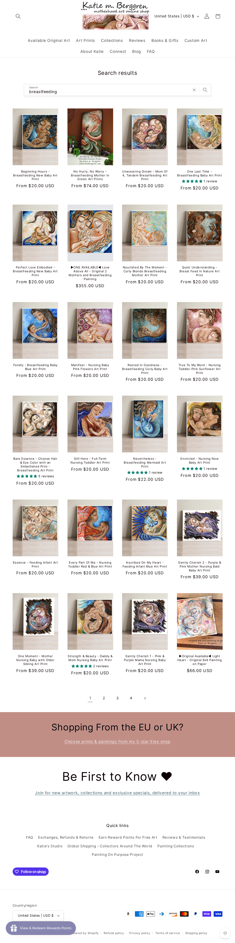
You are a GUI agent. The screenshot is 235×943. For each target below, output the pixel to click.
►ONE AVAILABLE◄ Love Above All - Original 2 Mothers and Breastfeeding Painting (90, 273)
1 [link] (90, 698)
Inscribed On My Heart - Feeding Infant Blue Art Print (145, 564)
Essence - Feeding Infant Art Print (35, 564)
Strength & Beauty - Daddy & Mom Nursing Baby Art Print (90, 658)
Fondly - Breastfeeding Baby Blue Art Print (35, 367)
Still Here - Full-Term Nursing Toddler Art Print (90, 460)
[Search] (205, 89)
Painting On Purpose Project (117, 854)
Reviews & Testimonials (183, 837)
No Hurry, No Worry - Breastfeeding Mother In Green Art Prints (90, 175)
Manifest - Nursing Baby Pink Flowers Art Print (90, 367)
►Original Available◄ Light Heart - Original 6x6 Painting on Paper (199, 660)
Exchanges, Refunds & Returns (65, 837)
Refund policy (114, 933)
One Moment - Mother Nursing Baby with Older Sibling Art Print (35, 660)
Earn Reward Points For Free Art (128, 837)
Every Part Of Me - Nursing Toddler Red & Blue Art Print (90, 564)
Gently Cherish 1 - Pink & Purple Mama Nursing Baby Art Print (145, 660)
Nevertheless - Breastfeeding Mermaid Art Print (145, 462)
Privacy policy (139, 933)
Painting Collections (175, 846)
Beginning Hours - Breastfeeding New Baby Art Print (35, 175)
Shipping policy (196, 933)
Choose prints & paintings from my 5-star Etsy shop (117, 741)
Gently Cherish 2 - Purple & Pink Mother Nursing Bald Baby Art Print (199, 566)
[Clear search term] (194, 89)
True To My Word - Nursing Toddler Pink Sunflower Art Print (200, 369)
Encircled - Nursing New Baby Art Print (199, 460)
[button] (18, 16)
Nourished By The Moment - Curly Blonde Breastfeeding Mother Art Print (145, 271)
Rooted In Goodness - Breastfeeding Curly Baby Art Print (145, 369)
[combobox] (117, 90)
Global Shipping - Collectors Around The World (109, 846)
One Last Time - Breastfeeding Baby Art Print (199, 173)
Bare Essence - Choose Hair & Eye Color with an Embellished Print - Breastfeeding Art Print (35, 464)
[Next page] (144, 698)
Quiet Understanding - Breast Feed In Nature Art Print (199, 271)
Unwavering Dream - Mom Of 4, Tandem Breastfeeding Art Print (145, 175)
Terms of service (167, 933)
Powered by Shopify (84, 933)
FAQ (29, 837)
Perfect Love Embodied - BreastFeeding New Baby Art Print (35, 271)
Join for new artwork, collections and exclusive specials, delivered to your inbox (117, 792)
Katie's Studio (49, 846)
